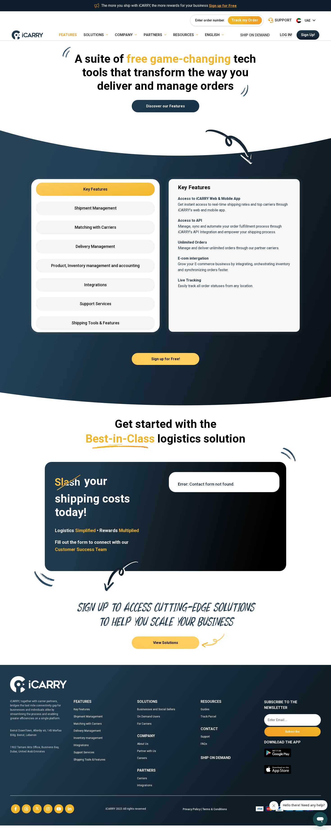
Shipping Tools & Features (89, 759)
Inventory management (88, 738)
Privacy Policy (191, 809)
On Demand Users (148, 716)
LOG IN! (286, 35)
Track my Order (244, 20)
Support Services (84, 752)
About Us (142, 743)
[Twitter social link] (37, 808)
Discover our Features (165, 106)
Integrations (81, 745)
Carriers (142, 778)
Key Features (82, 709)
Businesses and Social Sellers (156, 709)
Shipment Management (88, 716)
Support (205, 736)
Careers (142, 758)
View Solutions (165, 643)
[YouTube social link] (58, 808)
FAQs (204, 743)
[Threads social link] (26, 808)
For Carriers (144, 723)
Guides (205, 709)
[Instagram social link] (47, 808)
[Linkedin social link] (69, 808)
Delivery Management (87, 730)
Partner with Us (146, 751)
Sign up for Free (223, 6)
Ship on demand (255, 35)
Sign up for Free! (165, 359)
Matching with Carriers (88, 723)
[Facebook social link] (15, 808)
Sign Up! (308, 35)
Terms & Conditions (214, 809)
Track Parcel (208, 716)
